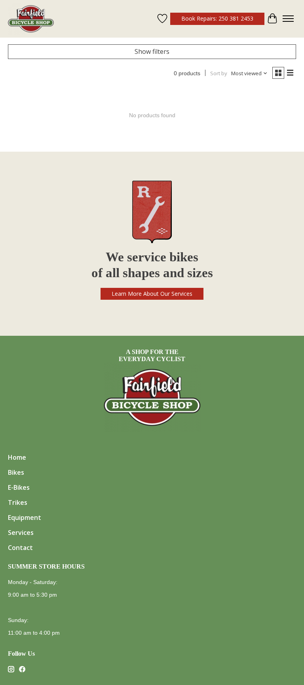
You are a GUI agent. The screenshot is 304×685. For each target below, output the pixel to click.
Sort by (218, 73)
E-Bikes (19, 487)
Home (17, 457)
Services (21, 532)
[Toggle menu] (288, 19)
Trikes (17, 502)
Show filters (152, 51)
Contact (20, 547)
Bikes (16, 472)
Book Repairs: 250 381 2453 (217, 18)
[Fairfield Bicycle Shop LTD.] (31, 18)
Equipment (24, 517)
